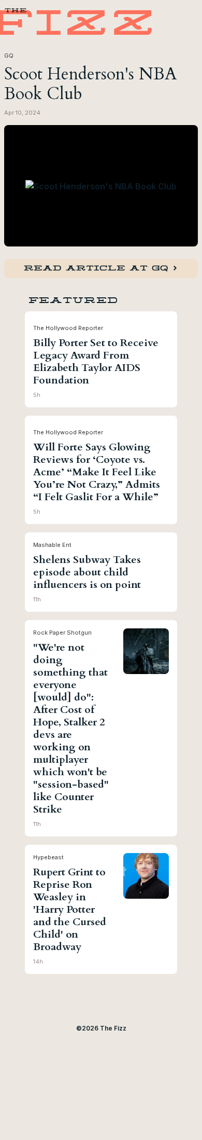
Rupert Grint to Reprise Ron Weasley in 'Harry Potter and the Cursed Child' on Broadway (69, 909)
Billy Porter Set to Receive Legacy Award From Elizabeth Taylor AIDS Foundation (95, 362)
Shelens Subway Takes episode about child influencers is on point (87, 572)
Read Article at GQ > (101, 268)
